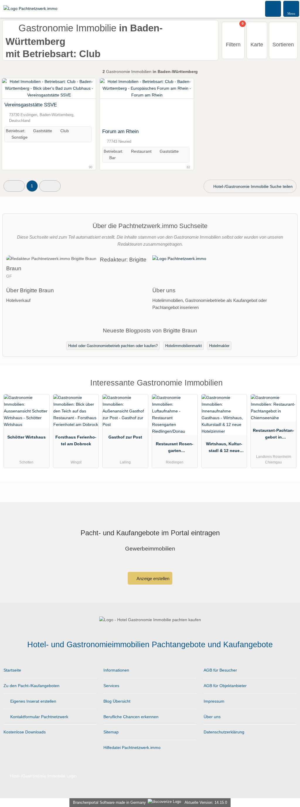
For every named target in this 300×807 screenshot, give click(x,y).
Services (111, 685)
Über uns (212, 716)
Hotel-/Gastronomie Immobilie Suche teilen (252, 186)
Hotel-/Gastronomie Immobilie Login (43, 776)
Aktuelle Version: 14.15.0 (206, 802)
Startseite (12, 670)
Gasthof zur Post (125, 437)
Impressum (214, 701)
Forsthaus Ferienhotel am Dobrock (75, 440)
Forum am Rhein (120, 131)
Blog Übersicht (116, 701)
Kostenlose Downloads (25, 732)
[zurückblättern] (114, 101)
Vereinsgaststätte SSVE (30, 105)
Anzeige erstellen (152, 578)
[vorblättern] (179, 101)
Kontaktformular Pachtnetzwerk (38, 716)
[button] (14, 186)
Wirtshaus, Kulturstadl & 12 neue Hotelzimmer (224, 448)
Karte (256, 44)
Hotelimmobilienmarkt (183, 346)
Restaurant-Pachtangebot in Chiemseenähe (273, 435)
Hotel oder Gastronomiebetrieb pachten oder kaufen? (113, 346)
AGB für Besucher (220, 670)
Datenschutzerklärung (224, 732)
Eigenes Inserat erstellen (32, 701)
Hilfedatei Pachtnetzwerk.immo (132, 747)
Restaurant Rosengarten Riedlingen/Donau (174, 448)
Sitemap (111, 732)
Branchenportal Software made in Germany (108, 802)
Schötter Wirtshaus (26, 437)
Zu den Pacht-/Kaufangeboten (31, 685)
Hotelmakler (219, 346)
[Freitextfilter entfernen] (273, 8)
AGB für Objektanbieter (225, 685)
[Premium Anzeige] (288, 388)
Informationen (116, 670)
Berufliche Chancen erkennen (130, 716)
